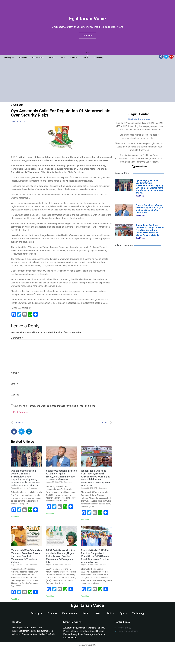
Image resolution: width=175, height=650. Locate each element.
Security (7, 57)
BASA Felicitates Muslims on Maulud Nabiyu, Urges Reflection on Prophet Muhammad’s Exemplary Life (60, 556)
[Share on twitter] (21, 431)
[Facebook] (161, 56)
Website (15, 395)
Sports (85, 57)
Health (51, 57)
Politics (73, 57)
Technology (98, 57)
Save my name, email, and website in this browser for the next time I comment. (54, 406)
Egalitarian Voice (87, 605)
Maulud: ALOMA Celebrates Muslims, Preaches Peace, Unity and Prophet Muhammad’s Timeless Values (26, 556)
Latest (62, 57)
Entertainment (37, 57)
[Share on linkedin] (29, 431)
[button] (86, 52)
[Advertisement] (87, 82)
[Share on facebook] (14, 431)
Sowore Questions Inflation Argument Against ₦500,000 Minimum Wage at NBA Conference (61, 475)
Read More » (15, 517)
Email (14, 384)
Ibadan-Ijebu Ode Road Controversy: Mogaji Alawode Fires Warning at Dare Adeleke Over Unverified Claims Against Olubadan (95, 478)
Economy (23, 57)
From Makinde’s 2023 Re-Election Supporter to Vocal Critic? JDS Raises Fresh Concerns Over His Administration (95, 556)
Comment (17, 338)
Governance (17, 105)
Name (15, 373)
